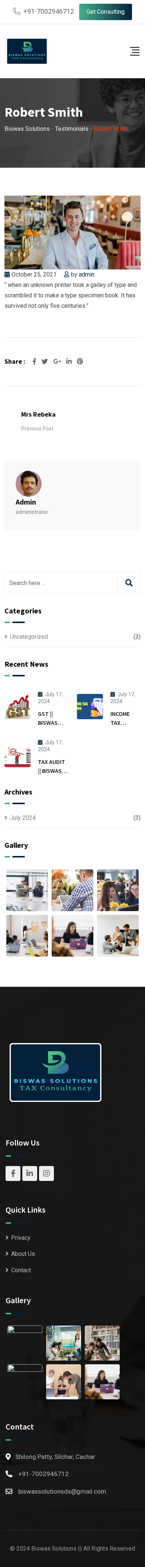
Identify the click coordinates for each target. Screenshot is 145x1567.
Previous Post (37, 429)
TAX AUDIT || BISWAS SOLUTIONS (53, 770)
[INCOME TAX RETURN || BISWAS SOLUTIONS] (90, 706)
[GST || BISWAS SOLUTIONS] (17, 706)
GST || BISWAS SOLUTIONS (53, 722)
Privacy (20, 1237)
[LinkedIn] (69, 361)
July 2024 (23, 817)
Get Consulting (106, 11)
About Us (23, 1253)
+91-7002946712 (48, 11)
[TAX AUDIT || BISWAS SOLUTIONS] (17, 755)
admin (86, 274)
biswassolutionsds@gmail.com (62, 1491)
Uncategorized (29, 636)
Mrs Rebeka (38, 414)
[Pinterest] (80, 361)
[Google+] (57, 361)
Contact (21, 1270)
